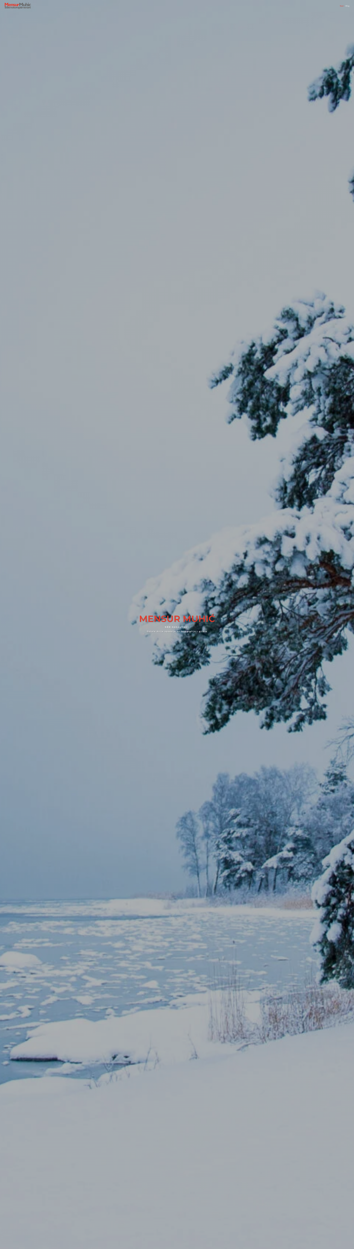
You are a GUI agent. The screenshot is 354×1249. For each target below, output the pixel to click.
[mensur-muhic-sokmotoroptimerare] (18, 3)
